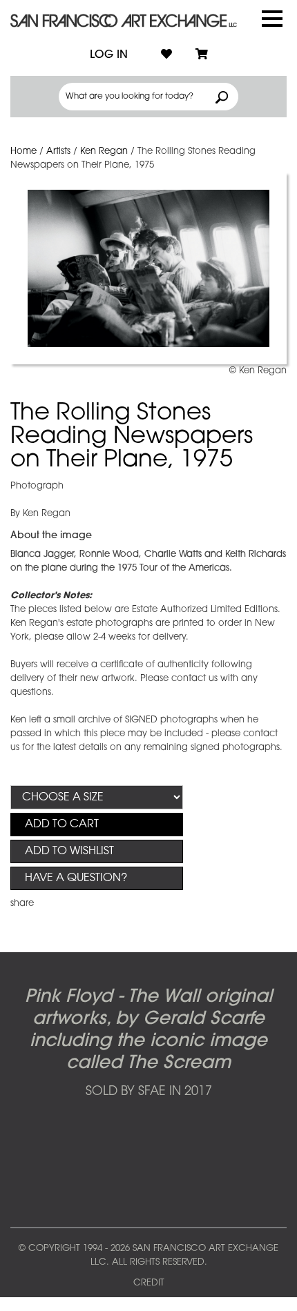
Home (23, 151)
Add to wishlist (69, 851)
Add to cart (62, 824)
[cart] (202, 55)
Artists (58, 151)
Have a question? (76, 878)
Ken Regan (104, 151)
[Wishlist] (166, 55)
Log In (109, 55)
